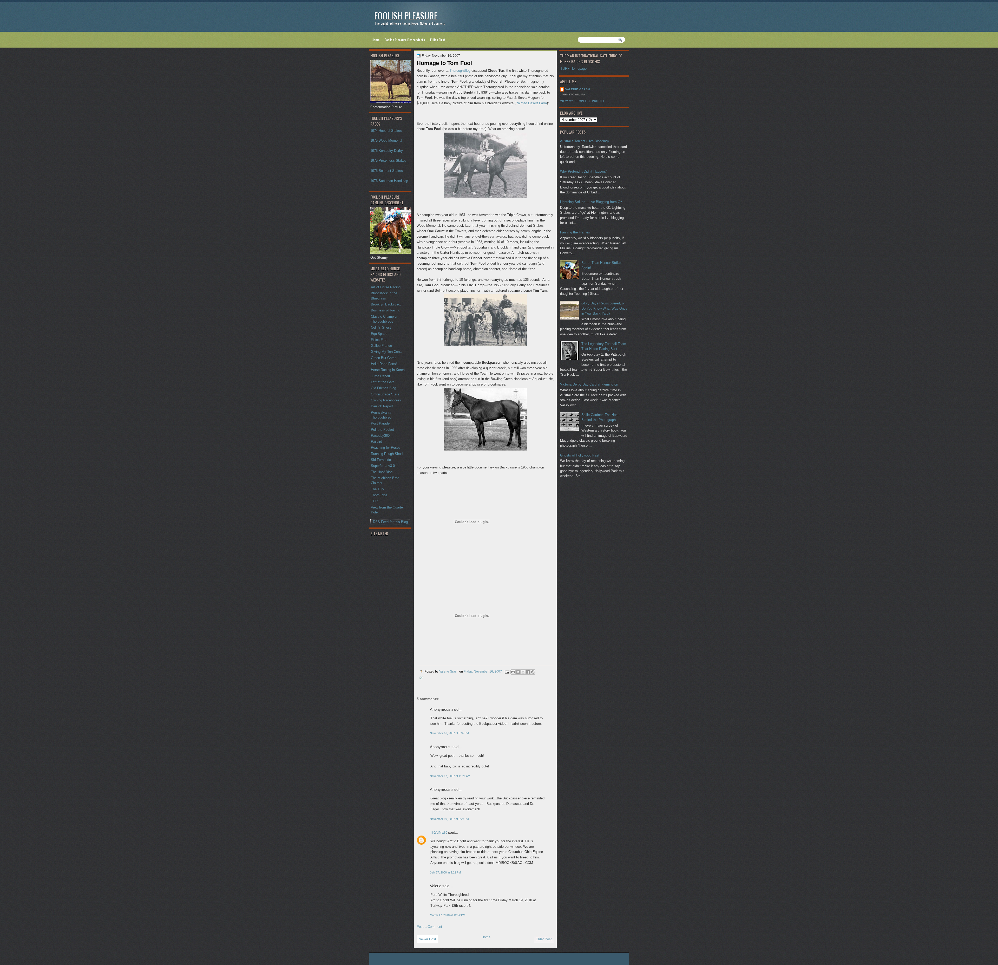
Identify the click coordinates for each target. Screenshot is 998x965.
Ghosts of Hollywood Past (579, 455)
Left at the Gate (383, 382)
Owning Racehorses (386, 400)
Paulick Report (382, 406)
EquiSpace (379, 334)
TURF (375, 501)
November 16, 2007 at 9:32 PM (449, 733)
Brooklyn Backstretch (387, 304)
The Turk (377, 489)
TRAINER (438, 832)
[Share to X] (523, 672)
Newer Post (427, 939)
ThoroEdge (379, 495)
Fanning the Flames (575, 232)
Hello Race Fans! (384, 364)
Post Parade (380, 423)
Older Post (544, 939)
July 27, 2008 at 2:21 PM (445, 872)
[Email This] (513, 672)
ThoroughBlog (460, 71)
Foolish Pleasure (406, 15)
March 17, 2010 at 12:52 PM (447, 915)
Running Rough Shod (387, 454)
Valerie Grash (577, 89)
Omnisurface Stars (385, 394)
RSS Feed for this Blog (390, 522)
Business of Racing (385, 310)
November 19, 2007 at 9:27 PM (449, 818)
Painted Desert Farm (531, 103)
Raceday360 (380, 436)
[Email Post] (507, 671)
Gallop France (381, 346)
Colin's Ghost (381, 327)
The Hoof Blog (381, 472)
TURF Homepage (574, 68)
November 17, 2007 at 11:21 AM (450, 776)
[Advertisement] (391, 619)
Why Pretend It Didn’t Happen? (583, 171)
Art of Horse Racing (385, 287)
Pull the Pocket (382, 430)
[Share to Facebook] (527, 672)
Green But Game (383, 358)
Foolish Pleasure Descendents (405, 39)
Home (375, 39)
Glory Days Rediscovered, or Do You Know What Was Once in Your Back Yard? (604, 308)
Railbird (376, 442)
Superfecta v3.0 (383, 466)
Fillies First (437, 39)
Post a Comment (429, 927)
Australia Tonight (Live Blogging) (584, 141)
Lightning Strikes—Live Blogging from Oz (591, 202)
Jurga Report (380, 376)
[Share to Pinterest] (532, 672)
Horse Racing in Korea (388, 370)
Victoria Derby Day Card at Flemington (589, 384)
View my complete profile (582, 101)
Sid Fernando (381, 460)
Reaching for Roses (385, 447)
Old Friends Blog (383, 388)
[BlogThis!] (518, 672)
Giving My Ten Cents (387, 352)
